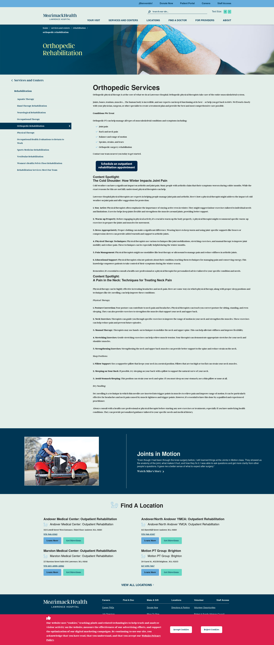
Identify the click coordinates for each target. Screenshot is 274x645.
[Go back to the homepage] (65, 604)
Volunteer (199, 600)
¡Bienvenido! (146, 3)
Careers (206, 3)
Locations (153, 20)
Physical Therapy (26, 132)
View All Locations (136, 585)
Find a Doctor (178, 20)
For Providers (204, 20)
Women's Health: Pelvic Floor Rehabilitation (39, 163)
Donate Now (166, 3)
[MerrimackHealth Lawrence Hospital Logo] (60, 17)
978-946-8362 (50, 534)
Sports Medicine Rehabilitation (33, 150)
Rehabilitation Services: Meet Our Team (37, 170)
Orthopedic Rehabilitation (30, 126)
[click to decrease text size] (229, 12)
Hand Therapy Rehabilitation (32, 106)
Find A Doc (128, 600)
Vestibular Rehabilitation (30, 156)
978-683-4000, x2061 (54, 566)
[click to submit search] (149, 12)
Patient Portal (187, 3)
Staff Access (224, 3)
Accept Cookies (181, 629)
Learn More (52, 540)
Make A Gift (153, 600)
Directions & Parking (180, 607)
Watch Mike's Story (149, 471)
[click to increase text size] (225, 12)
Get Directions (73, 540)
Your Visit (93, 20)
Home (45, 28)
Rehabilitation (79, 28)
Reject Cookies (211, 629)
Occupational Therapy (28, 119)
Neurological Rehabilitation (31, 112)
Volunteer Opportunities (204, 607)
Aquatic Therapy (25, 99)
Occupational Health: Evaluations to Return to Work (40, 141)
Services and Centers (123, 20)
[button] (63, 461)
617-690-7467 (148, 566)
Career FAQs (108, 607)
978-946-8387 (148, 534)
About (227, 20)
